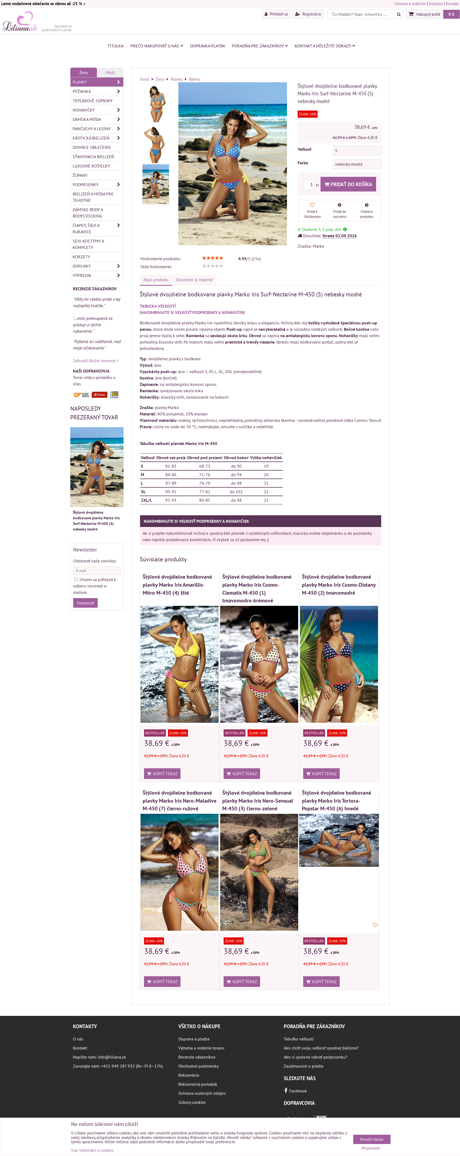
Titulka (116, 45)
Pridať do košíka (350, 184)
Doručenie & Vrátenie (194, 279)
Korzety (81, 256)
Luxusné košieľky (91, 166)
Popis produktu (156, 279)
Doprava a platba (207, 45)
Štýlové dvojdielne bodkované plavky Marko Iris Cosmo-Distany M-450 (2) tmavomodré (339, 584)
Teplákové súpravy (93, 100)
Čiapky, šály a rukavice (86, 228)
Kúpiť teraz (164, 773)
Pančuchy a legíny (92, 128)
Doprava (436, 3)
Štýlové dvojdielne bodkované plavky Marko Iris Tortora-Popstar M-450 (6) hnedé (336, 800)
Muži (110, 72)
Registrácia (311, 14)
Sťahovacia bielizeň (93, 156)
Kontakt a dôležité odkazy (323, 45)
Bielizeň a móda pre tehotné (93, 197)
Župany (80, 175)
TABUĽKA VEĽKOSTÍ (158, 306)
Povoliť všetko (372, 1139)
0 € (451, 14)
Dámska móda (87, 119)
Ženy (83, 72)
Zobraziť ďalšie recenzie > (96, 360)
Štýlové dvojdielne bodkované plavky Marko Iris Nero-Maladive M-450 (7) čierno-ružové (179, 800)
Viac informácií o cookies (92, 1150)
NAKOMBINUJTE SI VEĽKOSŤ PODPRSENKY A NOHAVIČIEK (192, 312)
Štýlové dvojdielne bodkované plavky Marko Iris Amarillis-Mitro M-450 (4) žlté (177, 584)
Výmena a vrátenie (410, 3)
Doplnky (82, 266)
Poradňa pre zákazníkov (258, 45)
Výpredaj (82, 275)
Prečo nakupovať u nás (154, 45)
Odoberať (85, 603)
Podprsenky (85, 184)
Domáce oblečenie (92, 147)
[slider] (212, 258)
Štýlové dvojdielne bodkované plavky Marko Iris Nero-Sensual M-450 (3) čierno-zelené (257, 800)
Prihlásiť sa (278, 14)
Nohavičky (84, 110)
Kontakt (452, 3)
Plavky (80, 82)
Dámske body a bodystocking (88, 213)
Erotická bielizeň (91, 138)
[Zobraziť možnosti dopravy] (97, 397)
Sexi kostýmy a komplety (88, 244)
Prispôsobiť (371, 1148)
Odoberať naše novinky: (94, 560)
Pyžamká (82, 91)
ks (318, 185)
